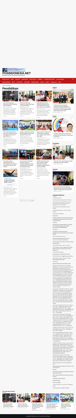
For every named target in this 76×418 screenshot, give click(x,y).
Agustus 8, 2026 (43, 168)
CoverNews (41, 416)
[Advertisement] (38, 8)
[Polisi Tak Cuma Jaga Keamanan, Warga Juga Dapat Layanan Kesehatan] (27, 96)
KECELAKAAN (32, 79)
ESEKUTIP (17, 79)
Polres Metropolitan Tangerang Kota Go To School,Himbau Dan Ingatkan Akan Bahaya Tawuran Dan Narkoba (10, 163)
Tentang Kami (54, 82)
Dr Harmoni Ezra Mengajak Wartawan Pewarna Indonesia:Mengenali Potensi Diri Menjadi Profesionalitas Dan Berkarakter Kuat (27, 163)
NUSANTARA (20, 82)
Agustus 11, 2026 (26, 168)
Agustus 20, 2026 (9, 137)
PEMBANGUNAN (35, 82)
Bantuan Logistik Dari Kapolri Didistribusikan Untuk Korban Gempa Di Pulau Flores (27, 133)
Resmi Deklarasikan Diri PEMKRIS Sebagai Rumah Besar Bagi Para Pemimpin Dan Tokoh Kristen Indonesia (37, 406)
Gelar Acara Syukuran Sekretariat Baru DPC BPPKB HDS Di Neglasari (10, 104)
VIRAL (59, 82)
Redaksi (42, 82)
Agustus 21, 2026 (43, 108)
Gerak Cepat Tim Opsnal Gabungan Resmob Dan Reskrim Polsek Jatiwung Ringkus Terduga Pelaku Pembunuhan (63, 188)
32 (30, 200)
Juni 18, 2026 (60, 191)
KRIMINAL (40, 79)
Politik (60, 130)
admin (5, 107)
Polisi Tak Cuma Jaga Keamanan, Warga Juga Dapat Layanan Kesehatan (27, 104)
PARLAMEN (27, 82)
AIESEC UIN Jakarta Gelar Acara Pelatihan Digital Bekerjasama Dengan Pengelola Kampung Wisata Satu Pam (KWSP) (43, 163)
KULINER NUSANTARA (49, 79)
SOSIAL (47, 82)
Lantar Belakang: (60, 79)
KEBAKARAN (25, 79)
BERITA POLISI (5, 79)
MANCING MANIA (6, 82)
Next (33, 200)
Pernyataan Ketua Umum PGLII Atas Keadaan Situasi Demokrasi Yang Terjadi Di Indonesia (63, 135)
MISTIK (13, 82)
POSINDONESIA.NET (16, 73)
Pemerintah (56, 130)
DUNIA (12, 79)
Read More (38, 117)
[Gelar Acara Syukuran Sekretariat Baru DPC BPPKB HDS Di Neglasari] (10, 96)
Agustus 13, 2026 (43, 137)
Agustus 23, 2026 (9, 107)
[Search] (73, 79)
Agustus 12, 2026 (9, 187)
